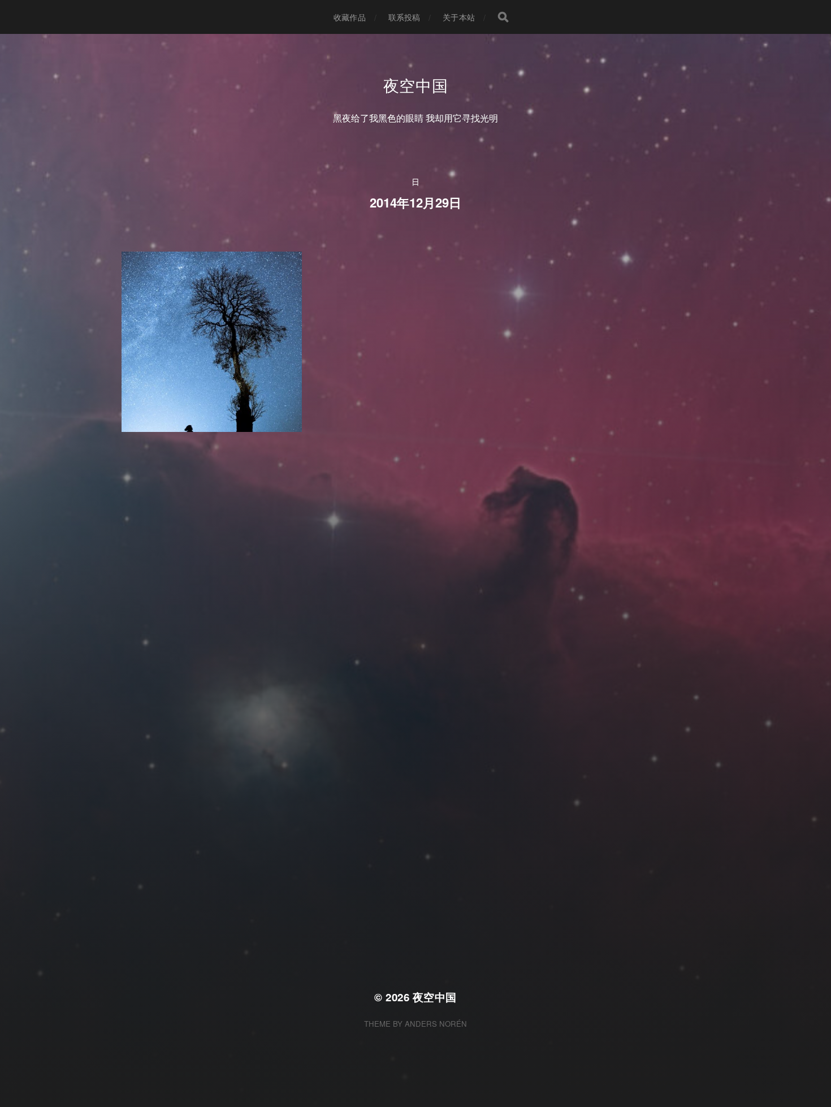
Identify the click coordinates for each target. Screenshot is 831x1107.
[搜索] (503, 17)
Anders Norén (436, 1023)
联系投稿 (404, 17)
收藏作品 (350, 17)
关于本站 (459, 17)
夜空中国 (415, 84)
